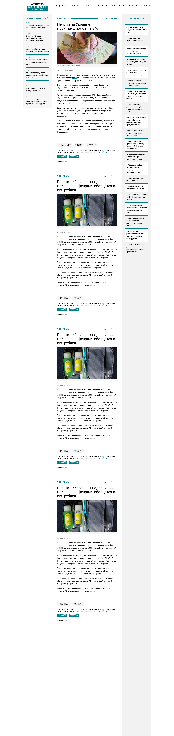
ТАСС (74, 78)
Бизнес (87, 6)
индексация (65, 145)
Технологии (102, 6)
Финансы (74, 6)
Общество (60, 6)
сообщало (97, 121)
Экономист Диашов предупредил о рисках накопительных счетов (135, 40)
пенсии (79, 145)
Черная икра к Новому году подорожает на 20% (135, 187)
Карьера (133, 6)
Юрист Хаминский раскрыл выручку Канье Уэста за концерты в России (135, 108)
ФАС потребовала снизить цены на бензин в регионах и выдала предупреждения (136, 121)
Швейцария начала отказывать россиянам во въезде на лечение (136, 83)
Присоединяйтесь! (100, 152)
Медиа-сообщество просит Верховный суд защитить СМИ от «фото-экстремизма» (135, 144)
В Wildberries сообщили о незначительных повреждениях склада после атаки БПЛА (135, 168)
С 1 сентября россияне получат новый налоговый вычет (136, 29)
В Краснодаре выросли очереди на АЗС (135, 179)
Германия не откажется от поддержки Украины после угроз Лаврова (136, 156)
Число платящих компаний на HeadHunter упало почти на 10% (136, 197)
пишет (77, 245)
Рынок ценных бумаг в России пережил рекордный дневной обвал (135, 222)
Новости (62, 156)
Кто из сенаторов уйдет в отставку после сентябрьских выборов (136, 72)
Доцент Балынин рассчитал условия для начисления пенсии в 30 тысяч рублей (135, 235)
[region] (37, 66)
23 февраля (65, 298)
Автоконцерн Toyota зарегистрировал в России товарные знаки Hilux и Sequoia (136, 208)
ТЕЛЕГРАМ (74, 156)
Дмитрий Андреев (110, 18)
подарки (79, 298)
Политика (146, 6)
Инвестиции (118, 6)
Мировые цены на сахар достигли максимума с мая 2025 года (135, 133)
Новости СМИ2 (62, 162)
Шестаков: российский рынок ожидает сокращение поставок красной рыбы (134, 248)
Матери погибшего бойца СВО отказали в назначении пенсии (136, 51)
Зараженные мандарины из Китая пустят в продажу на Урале (136, 61)
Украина (92, 145)
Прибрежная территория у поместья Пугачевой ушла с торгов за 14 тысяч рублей (136, 95)
